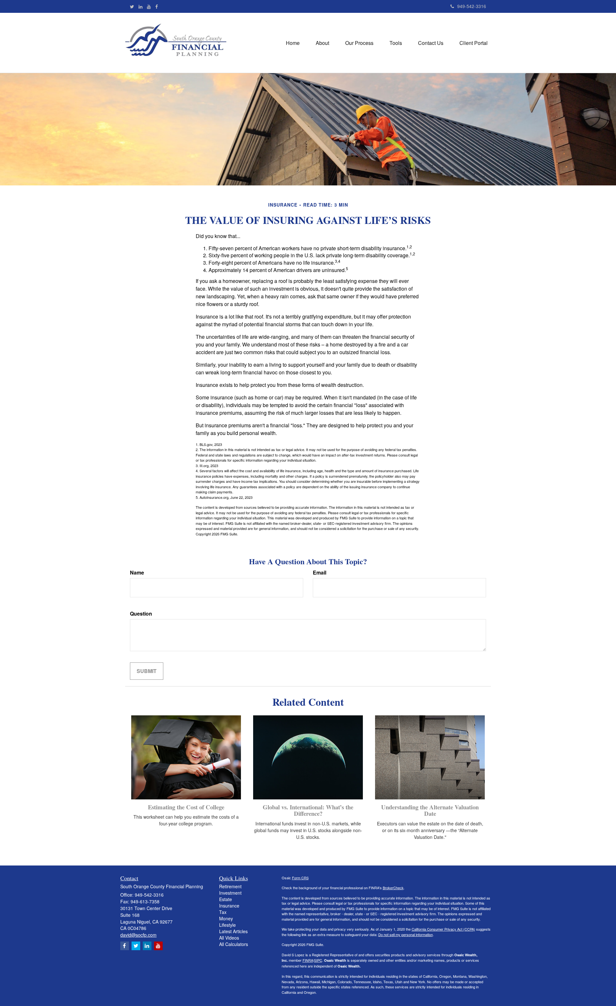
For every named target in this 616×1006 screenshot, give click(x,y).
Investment (230, 893)
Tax (223, 912)
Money (226, 918)
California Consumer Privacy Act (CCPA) (443, 929)
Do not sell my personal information (405, 934)
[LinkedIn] (140, 6)
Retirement (230, 886)
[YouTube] (149, 6)
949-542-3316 (471, 6)
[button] (322, 43)
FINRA (308, 960)
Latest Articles (233, 931)
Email (319, 572)
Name (137, 572)
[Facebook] (156, 6)
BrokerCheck (393, 887)
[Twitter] (132, 6)
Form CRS (300, 877)
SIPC (318, 960)
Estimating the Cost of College (186, 807)
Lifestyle (227, 925)
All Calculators (233, 944)
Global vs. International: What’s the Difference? (308, 810)
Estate (225, 899)
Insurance (229, 905)
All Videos (229, 937)
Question (141, 613)
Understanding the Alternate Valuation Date (430, 810)
